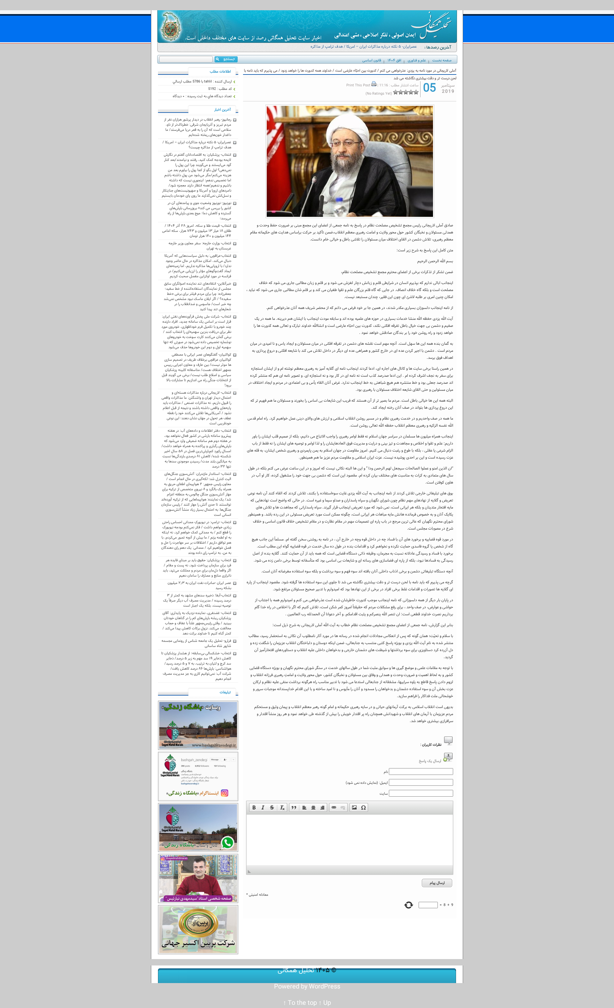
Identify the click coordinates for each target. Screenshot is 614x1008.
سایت (384, 794)
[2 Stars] (410, 92)
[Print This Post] (373, 85)
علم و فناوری (417, 60)
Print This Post (358, 85)
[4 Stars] (400, 92)
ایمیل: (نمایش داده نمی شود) (367, 783)
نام (386, 772)
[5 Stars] (395, 92)
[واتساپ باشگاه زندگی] (198, 851)
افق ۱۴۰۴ (394, 60)
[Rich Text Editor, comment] (350, 840)
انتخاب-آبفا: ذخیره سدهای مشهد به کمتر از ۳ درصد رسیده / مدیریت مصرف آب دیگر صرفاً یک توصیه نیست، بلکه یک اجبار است (197, 601)
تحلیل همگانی (296, 970)
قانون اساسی (371, 60)
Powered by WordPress (307, 987)
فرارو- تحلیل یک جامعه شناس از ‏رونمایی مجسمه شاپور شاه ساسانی (196, 643)
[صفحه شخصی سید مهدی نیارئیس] (198, 902)
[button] (253, 807)
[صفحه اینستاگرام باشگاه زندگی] (198, 800)
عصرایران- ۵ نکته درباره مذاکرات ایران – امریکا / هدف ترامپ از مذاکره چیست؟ (364, 49)
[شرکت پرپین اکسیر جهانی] (198, 953)
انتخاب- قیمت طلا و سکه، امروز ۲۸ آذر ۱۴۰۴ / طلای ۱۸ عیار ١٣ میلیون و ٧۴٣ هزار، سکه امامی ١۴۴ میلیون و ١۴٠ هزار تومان (196, 231)
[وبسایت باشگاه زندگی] (198, 749)
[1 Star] (416, 92)
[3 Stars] (405, 92)
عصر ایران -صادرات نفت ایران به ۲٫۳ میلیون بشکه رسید (199, 585)
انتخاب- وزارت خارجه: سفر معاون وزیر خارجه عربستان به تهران (200, 245)
